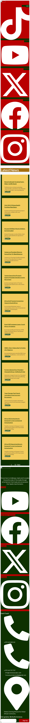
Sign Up (25, 720)
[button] (7, 192)
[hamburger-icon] (27, 6)
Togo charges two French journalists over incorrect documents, (12, 395)
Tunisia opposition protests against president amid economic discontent (14, 277)
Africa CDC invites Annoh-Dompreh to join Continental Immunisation (13, 420)
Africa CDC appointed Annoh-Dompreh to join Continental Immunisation (13, 446)
